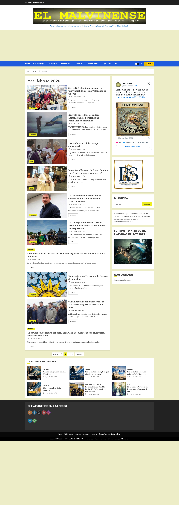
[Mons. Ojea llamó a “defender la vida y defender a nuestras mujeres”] (47, 178)
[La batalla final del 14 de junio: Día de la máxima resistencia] (77, 389)
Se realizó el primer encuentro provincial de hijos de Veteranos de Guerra (87, 91)
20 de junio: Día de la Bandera (52, 389)
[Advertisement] (89, 45)
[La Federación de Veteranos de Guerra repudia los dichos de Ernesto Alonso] (47, 205)
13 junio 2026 (133, 394)
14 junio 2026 (91, 394)
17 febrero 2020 (76, 282)
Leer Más (73, 107)
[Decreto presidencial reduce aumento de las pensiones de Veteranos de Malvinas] (47, 124)
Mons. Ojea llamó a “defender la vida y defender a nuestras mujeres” (88, 171)
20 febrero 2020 (76, 97)
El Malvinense (38, 64)
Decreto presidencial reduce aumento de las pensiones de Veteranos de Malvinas (83, 117)
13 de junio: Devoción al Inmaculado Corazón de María (137, 389)
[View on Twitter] (148, 84)
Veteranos (65, 64)
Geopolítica (93, 64)
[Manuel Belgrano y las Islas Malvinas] (34, 373)
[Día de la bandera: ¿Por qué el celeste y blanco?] (77, 373)
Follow (136, 86)
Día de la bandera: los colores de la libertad (136, 373)
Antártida (106, 64)
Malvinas (53, 64)
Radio (150, 64)
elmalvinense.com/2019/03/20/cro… (132, 98)
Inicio (27, 64)
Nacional (79, 64)
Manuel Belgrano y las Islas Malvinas (54, 373)
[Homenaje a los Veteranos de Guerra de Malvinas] (47, 284)
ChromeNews (113, 439)
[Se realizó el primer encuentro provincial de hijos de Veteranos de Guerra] (47, 97)
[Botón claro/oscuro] (137, 64)
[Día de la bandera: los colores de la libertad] (119, 373)
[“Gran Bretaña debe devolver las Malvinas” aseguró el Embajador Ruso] (47, 311)
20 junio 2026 (49, 377)
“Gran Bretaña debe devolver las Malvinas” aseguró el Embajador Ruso (86, 304)
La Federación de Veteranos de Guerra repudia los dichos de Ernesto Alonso (84, 198)
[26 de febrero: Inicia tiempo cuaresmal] (47, 151)
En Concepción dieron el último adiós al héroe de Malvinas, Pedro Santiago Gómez (86, 225)
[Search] (141, 64)
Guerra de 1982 (90, 384)
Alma (116, 64)
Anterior (56, 354)
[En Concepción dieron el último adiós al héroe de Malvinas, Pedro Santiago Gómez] (47, 232)
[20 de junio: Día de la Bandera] (34, 389)
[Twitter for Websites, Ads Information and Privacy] (148, 138)
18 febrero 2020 (76, 149)
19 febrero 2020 (76, 124)
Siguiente (79, 354)
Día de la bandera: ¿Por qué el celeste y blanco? (97, 373)
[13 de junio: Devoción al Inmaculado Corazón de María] (119, 389)
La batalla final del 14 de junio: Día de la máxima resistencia (95, 389)
